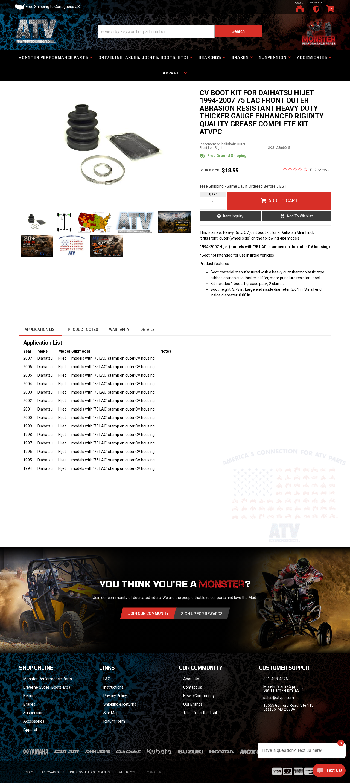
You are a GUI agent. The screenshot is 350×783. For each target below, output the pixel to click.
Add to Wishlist (300, 216)
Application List (41, 329)
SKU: (271, 148)
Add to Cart (283, 200)
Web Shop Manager (146, 772)
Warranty (119, 329)
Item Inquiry (233, 216)
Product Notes (83, 329)
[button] (180, 31)
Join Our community (148, 613)
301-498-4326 (275, 679)
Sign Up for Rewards (202, 614)
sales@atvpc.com (278, 697)
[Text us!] (329, 772)
